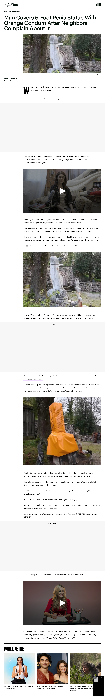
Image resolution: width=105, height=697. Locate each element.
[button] (62, 190)
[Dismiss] (101, 677)
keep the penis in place (33, 379)
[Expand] (95, 677)
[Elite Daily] (11, 4)
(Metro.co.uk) (69, 638)
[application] (62, 191)
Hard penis (49, 499)
